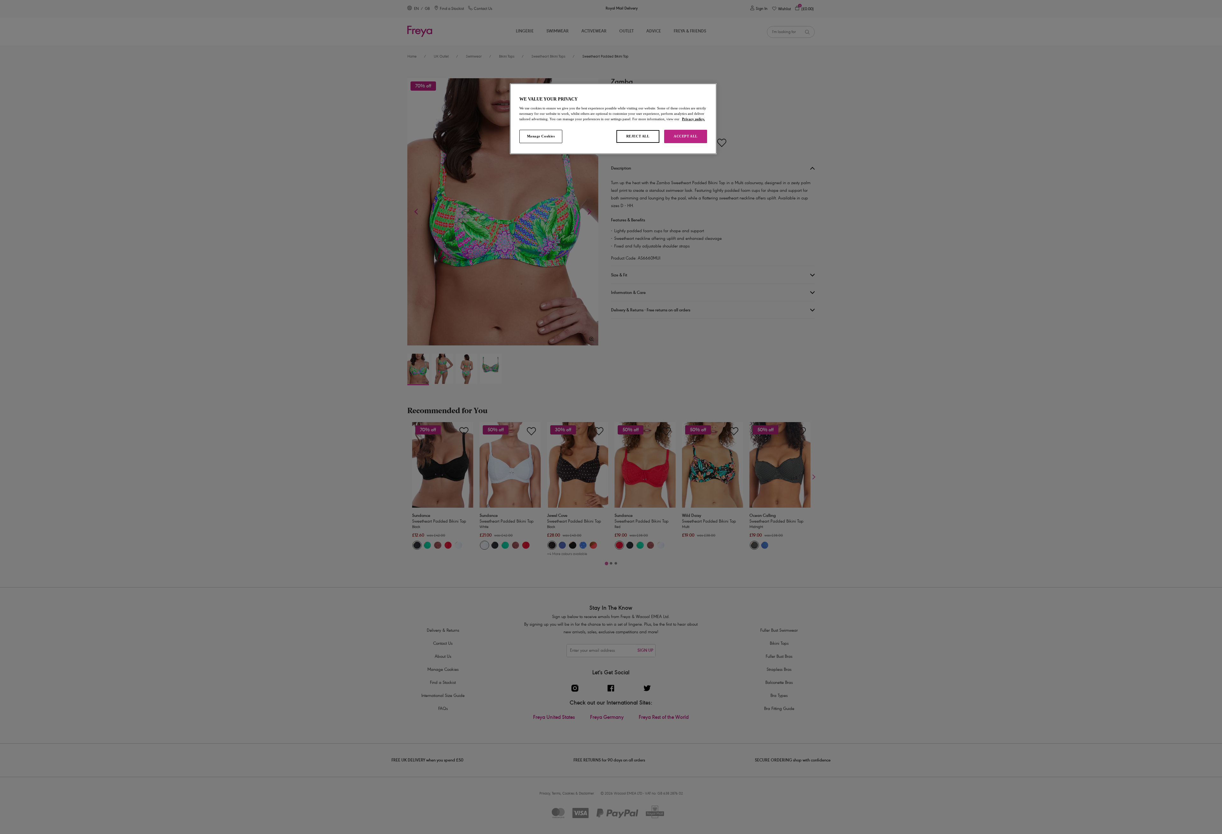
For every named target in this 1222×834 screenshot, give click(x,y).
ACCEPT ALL (686, 136)
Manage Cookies (541, 136)
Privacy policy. (693, 119)
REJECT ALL (638, 136)
